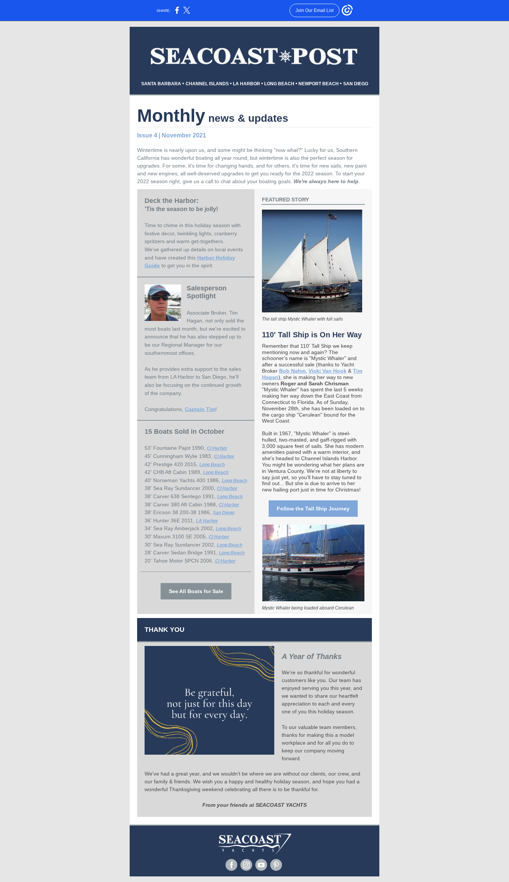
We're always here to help (326, 181)
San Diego (223, 512)
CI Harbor (217, 448)
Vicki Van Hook (328, 371)
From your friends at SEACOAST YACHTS (254, 805)
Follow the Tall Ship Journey (313, 509)
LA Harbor (207, 520)
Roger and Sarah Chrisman (315, 383)
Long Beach (212, 464)
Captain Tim (200, 409)
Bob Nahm (292, 371)
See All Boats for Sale (196, 591)
